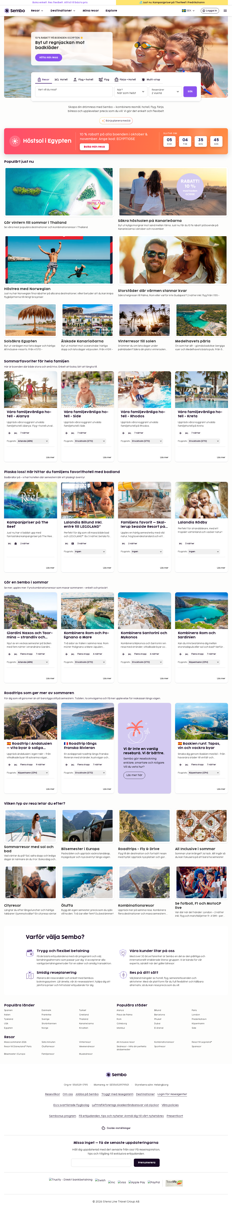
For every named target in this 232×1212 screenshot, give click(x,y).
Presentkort (175, 1116)
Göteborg (122, 1023)
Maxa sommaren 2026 (15, 1042)
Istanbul (121, 1028)
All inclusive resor (126, 1042)
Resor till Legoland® (202, 1042)
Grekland (84, 1015)
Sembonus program (62, 1116)
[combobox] (74, 93)
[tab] (43, 80)
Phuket (157, 1019)
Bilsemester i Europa (14, 1054)
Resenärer (158, 89)
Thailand (83, 1019)
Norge (45, 1028)
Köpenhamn (198, 1023)
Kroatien (83, 1028)
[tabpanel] (116, 91)
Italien (7, 1015)
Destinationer (61, 10)
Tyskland (8, 1019)
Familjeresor (48, 1054)
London (196, 1015)
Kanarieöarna (86, 1023)
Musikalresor (86, 1054)
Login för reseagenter (172, 1094)
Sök (190, 91)
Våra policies (170, 1105)
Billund (157, 1010)
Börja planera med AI (118, 120)
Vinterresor (85, 1042)
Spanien (8, 1010)
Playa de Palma (124, 1015)
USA (6, 1023)
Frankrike (46, 1015)
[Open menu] (225, 10)
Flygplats (11, 441)
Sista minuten (48, 1042)
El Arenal (158, 1028)
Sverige (45, 1019)
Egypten (8, 1028)
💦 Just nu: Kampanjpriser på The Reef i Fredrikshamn (172, 2)
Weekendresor (87, 1046)
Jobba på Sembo (87, 1094)
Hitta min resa (48, 57)
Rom (119, 1019)
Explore (111, 10)
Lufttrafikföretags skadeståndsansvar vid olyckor (125, 1105)
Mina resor (91, 10)
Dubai (157, 1023)
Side (194, 1028)
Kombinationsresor (164, 1042)
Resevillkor (52, 1094)
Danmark (46, 1010)
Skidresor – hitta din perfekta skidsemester (131, 1048)
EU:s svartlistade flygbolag (71, 1105)
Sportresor (159, 1046)
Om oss (68, 1094)
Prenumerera (146, 1163)
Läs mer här (135, 775)
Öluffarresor (48, 1046)
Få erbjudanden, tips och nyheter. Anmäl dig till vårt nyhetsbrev (121, 1116)
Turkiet (82, 1010)
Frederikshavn (199, 1019)
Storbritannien (49, 1023)
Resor (35, 10)
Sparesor (196, 1046)
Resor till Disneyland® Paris (17, 1046)
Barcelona (159, 1015)
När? (120, 89)
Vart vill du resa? (47, 89)
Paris (194, 1010)
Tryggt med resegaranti (117, 1094)
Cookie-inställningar (119, 1128)
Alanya (120, 1010)
